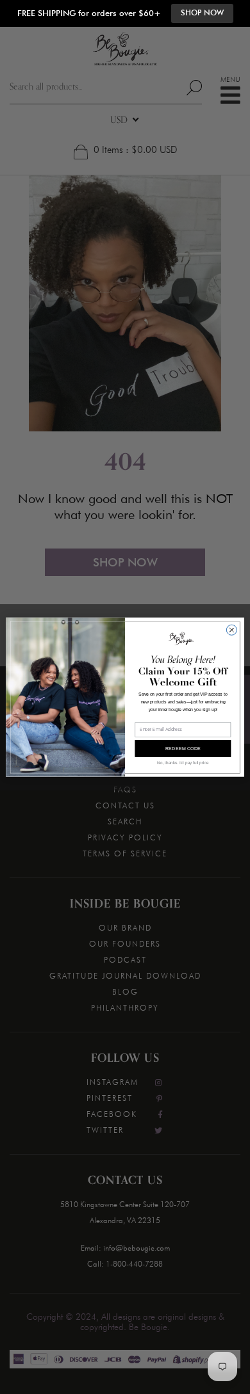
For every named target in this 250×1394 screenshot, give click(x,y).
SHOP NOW (202, 12)
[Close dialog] (231, 630)
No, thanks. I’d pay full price (182, 762)
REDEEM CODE (183, 748)
